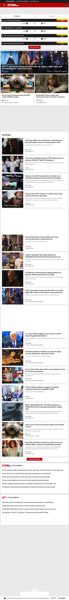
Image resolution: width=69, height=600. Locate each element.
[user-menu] (65, 5)
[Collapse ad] (34, 590)
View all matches (34, 47)
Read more (61, 598)
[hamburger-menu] (4, 5)
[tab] (17, 16)
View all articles (34, 459)
